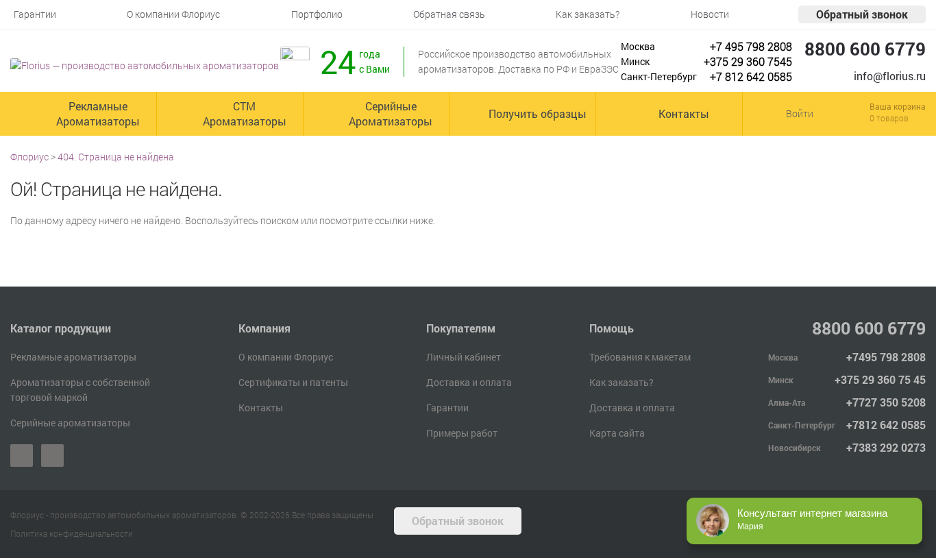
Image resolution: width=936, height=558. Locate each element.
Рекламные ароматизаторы (73, 356)
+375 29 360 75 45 (880, 379)
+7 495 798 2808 (751, 46)
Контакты (260, 407)
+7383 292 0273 (886, 447)
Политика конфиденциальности (71, 533)
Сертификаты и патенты (293, 382)
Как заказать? (621, 382)
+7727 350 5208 (886, 402)
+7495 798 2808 (886, 357)
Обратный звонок (862, 14)
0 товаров (889, 117)
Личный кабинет (463, 356)
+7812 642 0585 (886, 424)
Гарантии (447, 407)
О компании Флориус (285, 356)
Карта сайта (617, 432)
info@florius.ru (890, 75)
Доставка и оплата (469, 382)
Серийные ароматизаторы (70, 422)
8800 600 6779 (865, 48)
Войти (799, 113)
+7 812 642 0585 (751, 76)
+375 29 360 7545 (748, 61)
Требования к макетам (640, 356)
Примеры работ (461, 432)
